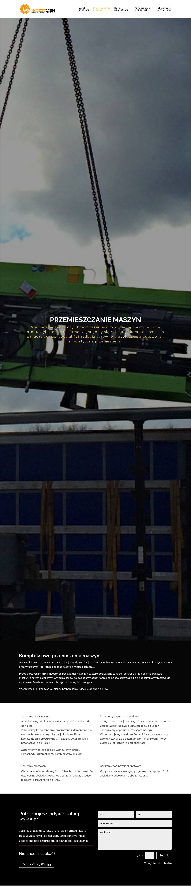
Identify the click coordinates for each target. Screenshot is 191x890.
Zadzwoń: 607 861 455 (36, 864)
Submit (164, 855)
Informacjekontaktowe (164, 9)
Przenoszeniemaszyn (102, 9)
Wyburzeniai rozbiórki (142, 9)
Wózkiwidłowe (84, 9)
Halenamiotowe (121, 9)
